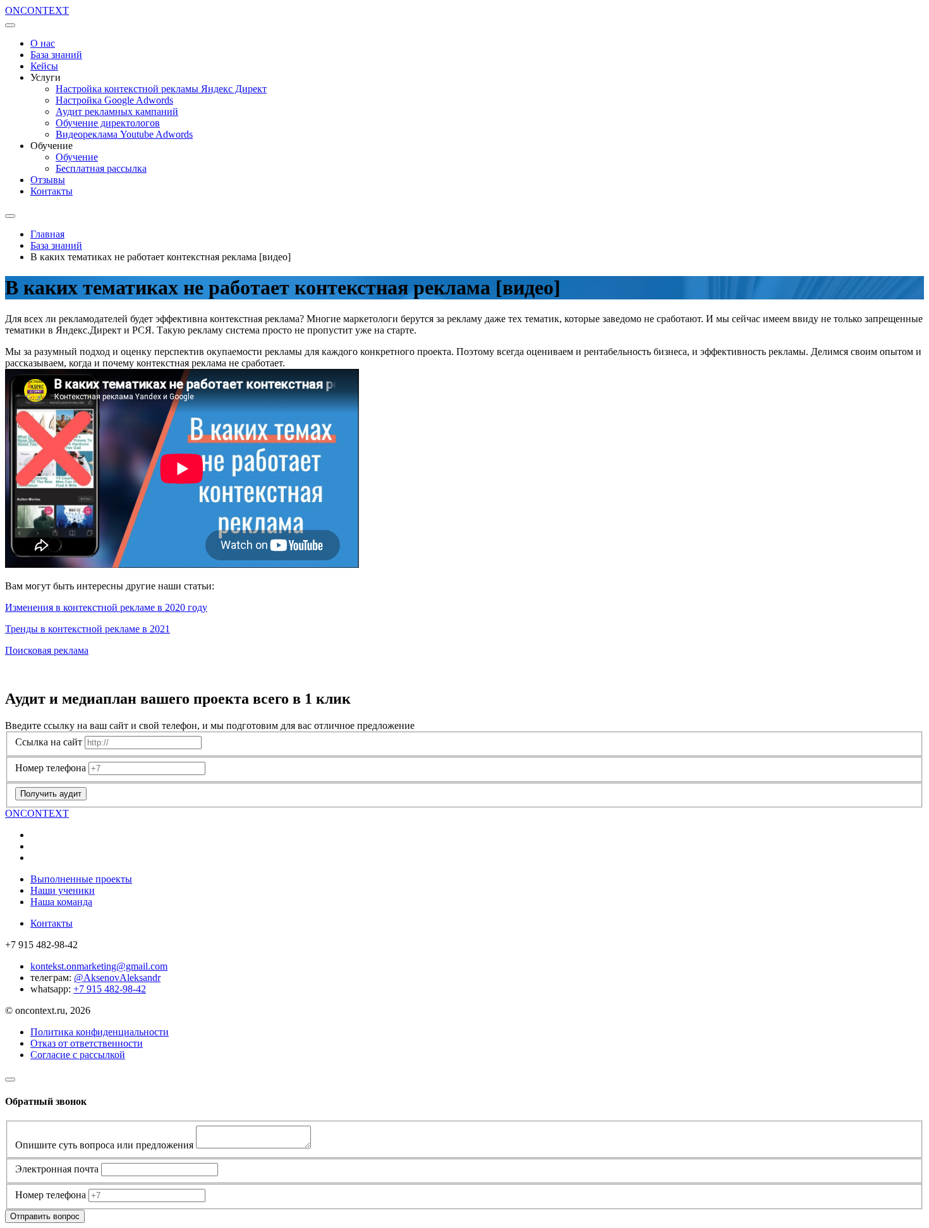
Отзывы (47, 179)
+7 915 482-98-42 (109, 989)
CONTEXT (37, 10)
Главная (47, 234)
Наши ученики (62, 890)
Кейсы (44, 66)
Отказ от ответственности (86, 1043)
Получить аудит (51, 793)
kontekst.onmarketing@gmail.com (98, 966)
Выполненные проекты (81, 879)
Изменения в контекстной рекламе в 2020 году (106, 607)
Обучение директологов (108, 122)
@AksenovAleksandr (117, 977)
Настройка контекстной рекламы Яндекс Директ (161, 88)
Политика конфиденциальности (99, 1031)
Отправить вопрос (45, 1216)
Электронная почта (57, 1169)
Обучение (77, 157)
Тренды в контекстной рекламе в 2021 (87, 628)
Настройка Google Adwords (114, 100)
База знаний (56, 54)
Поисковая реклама (46, 650)
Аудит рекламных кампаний (117, 111)
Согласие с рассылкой (77, 1054)
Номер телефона (50, 767)
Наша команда (61, 901)
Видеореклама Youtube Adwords (124, 134)
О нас (42, 43)
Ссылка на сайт (48, 742)
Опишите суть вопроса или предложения (104, 1145)
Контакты (51, 191)
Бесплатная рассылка (101, 168)
